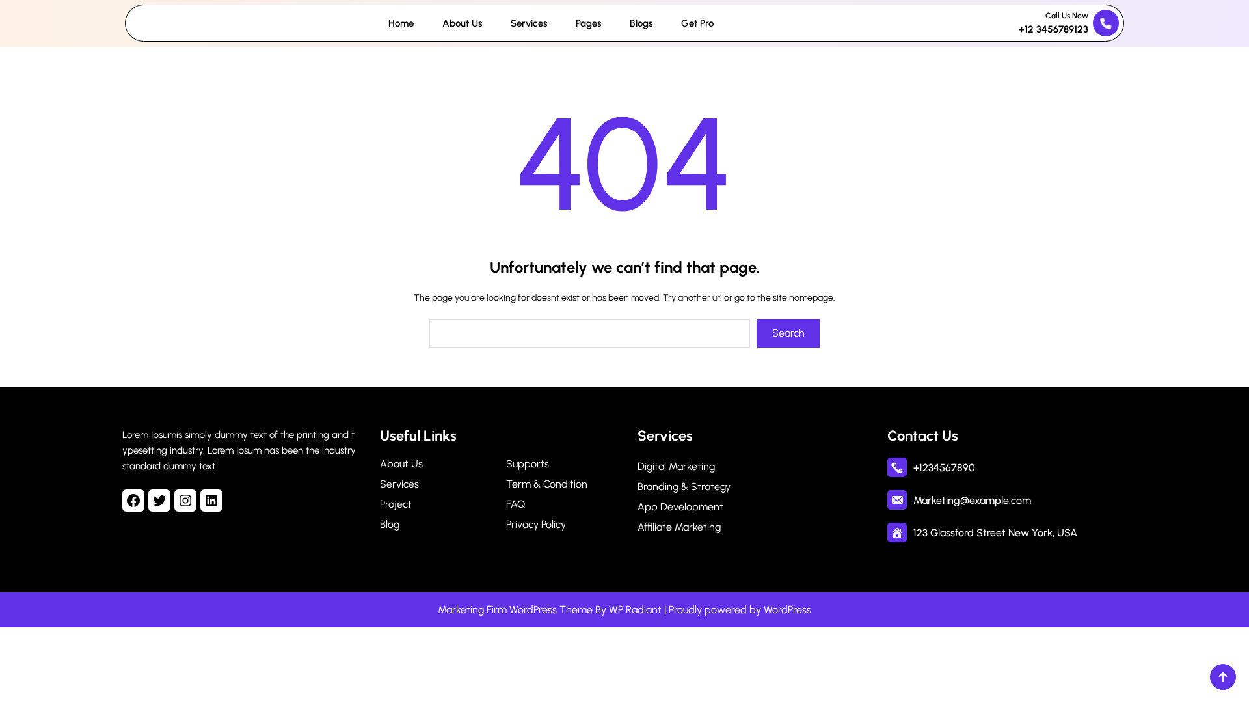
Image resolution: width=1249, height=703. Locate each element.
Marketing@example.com (972, 500)
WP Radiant (635, 609)
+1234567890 (944, 468)
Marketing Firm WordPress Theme (515, 609)
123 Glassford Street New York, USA (995, 533)
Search (788, 333)
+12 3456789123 (1053, 29)
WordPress (787, 609)
